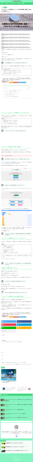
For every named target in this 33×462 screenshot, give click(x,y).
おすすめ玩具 (18, 3)
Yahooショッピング (22, 82)
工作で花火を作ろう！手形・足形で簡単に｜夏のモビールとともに (17, 450)
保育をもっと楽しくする (16, 458)
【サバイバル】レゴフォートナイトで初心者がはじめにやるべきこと (16, 417)
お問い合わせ (14, 456)
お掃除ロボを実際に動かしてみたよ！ (10, 94)
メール (3, 355)
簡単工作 (2, 3)
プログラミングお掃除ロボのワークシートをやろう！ (12, 93)
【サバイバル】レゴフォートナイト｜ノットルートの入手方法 (15, 413)
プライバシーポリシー (19, 456)
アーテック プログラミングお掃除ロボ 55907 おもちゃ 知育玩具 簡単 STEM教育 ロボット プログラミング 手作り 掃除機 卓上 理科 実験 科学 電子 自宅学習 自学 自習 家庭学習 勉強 (20, 79)
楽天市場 (15, 82)
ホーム (12, 456)
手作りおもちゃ (7, 3)
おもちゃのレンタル (12, 3)
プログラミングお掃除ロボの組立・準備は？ (11, 91)
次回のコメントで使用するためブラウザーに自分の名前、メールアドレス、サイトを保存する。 (14, 362)
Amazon (11, 82)
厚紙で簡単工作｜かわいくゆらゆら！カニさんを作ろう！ (15, 446)
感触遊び (23, 3)
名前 (2, 352)
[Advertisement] (16, 104)
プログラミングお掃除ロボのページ (12, 162)
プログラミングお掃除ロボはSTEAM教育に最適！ (12, 96)
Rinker (11, 80)
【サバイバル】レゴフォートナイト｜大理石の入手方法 (14, 409)
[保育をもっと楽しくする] (16, 1)
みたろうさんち (16, 459)
